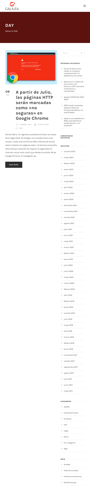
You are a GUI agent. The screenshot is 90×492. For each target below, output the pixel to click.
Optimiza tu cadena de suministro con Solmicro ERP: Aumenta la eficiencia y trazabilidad (74, 86)
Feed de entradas (71, 470)
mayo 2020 (68, 277)
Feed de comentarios (73, 476)
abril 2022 (68, 187)
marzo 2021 (69, 247)
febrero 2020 (69, 289)
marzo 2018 (69, 337)
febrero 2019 (69, 301)
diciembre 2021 (70, 205)
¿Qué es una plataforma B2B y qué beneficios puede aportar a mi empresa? (74, 122)
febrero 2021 (69, 253)
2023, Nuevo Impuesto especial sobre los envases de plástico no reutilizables (73, 109)
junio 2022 (68, 175)
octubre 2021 (69, 217)
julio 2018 (68, 319)
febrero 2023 (69, 163)
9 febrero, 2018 (25, 124)
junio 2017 (68, 385)
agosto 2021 (69, 223)
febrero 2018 (69, 343)
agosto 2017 (69, 373)
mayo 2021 (68, 241)
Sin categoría (69, 443)
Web (20, 128)
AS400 (66, 407)
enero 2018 (68, 349)
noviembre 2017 (70, 355)
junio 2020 (68, 271)
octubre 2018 (69, 313)
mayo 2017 (68, 391)
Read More (13, 165)
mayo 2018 (68, 325)
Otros (66, 437)
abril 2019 (68, 295)
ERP (65, 425)
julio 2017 (68, 379)
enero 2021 (68, 259)
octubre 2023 (69, 151)
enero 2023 (68, 169)
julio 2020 (68, 265)
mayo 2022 (68, 181)
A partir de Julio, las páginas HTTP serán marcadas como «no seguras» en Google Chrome (34, 105)
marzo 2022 (69, 193)
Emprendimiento (71, 413)
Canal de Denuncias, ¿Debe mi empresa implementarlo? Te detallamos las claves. (73, 72)
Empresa (67, 419)
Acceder (67, 464)
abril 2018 (68, 331)
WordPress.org (70, 482)
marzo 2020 (69, 283)
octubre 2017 (69, 361)
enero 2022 (68, 199)
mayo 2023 (68, 157)
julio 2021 (68, 229)
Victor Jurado (43, 124)
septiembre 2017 (71, 367)
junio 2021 (68, 235)
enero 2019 (68, 307)
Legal (66, 431)
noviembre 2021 (70, 211)
